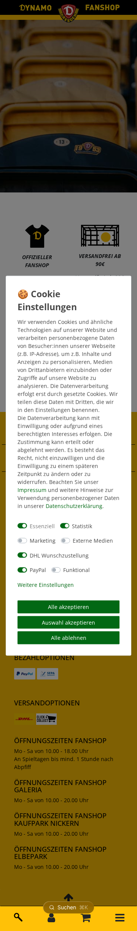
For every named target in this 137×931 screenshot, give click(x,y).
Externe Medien (93, 540)
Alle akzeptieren (68, 607)
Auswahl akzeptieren (68, 622)
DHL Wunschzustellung (59, 555)
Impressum (32, 490)
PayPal (38, 570)
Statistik (82, 525)
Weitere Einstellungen (46, 584)
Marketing (43, 540)
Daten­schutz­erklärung (74, 506)
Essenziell (42, 525)
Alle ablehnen (68, 637)
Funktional (76, 570)
